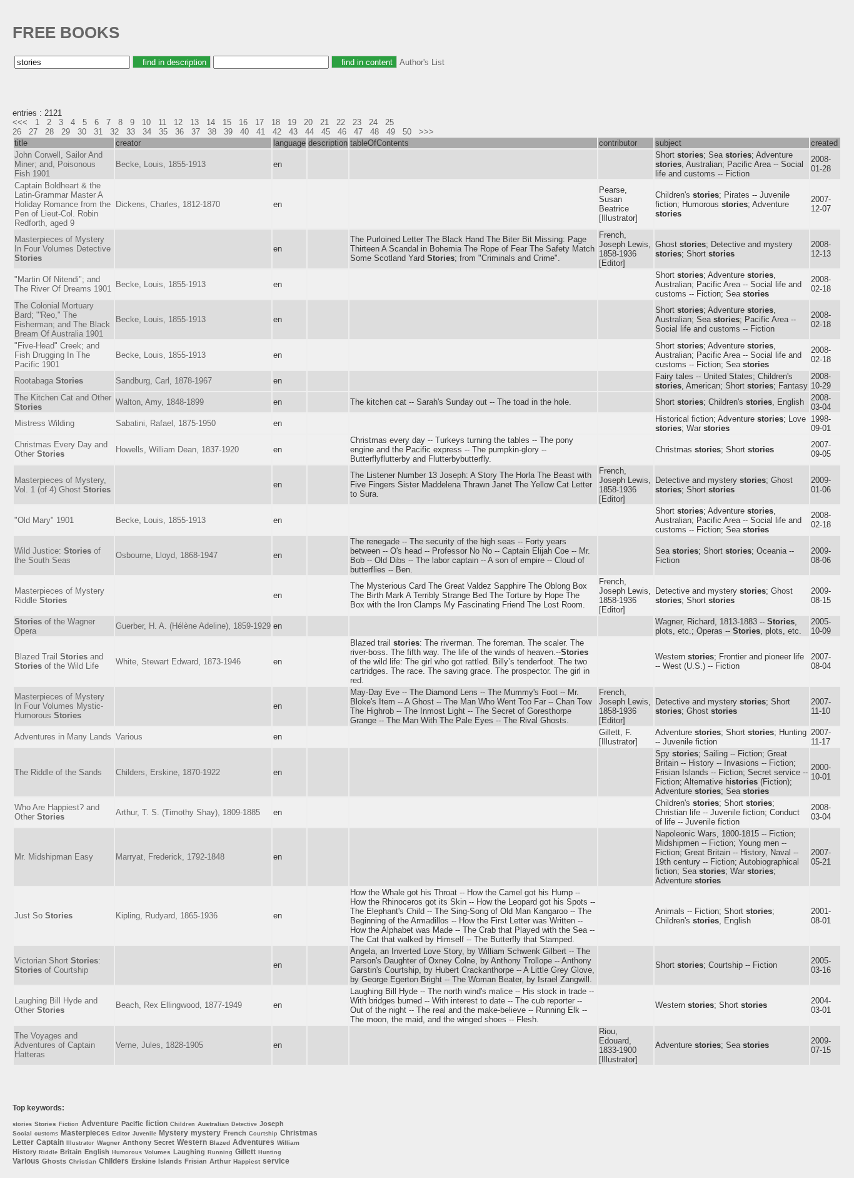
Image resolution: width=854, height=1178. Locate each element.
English (96, 1151)
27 (33, 131)
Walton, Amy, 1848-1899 (160, 402)
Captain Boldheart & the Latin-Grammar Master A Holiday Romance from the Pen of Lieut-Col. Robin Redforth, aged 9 (62, 204)
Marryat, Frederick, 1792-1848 (170, 856)
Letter (23, 1142)
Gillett (245, 1151)
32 (114, 131)
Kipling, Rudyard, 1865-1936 (167, 915)
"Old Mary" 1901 (44, 520)
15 (227, 122)
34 (147, 131)
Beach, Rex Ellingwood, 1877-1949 (179, 1005)
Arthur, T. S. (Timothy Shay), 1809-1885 (188, 812)
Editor (121, 1133)
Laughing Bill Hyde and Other (56, 1005)
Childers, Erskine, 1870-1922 (168, 772)
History (24, 1151)
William (288, 1142)
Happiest (246, 1161)
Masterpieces (85, 1133)
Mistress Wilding (44, 423)
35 (163, 131)
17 (259, 122)
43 (293, 131)
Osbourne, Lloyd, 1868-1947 (167, 555)
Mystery (173, 1133)
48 (374, 131)
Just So (43, 915)
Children (182, 1124)
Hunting (269, 1152)
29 (65, 131)
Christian (82, 1161)
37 (195, 131)
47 (358, 131)
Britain (71, 1151)
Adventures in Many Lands (62, 736)
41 (260, 131)
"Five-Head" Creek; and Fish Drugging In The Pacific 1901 (56, 355)
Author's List (422, 62)
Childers (114, 1161)
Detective (244, 1124)
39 (228, 131)
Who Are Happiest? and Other (56, 812)
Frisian (195, 1161)
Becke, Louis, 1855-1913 (161, 164)
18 (275, 122)
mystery (206, 1133)
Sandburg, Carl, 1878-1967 (164, 380)
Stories (45, 1123)
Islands (170, 1161)
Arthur (220, 1161)
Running (220, 1152)
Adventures (253, 1142)
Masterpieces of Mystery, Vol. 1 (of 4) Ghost (62, 484)
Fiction (69, 1124)
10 (146, 122)
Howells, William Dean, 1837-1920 (177, 449)
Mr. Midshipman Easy (53, 856)
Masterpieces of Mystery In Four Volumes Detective (62, 249)
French (234, 1133)
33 (130, 131)
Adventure (100, 1123)
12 (178, 122)
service (276, 1161)
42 (277, 131)
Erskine (143, 1161)
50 (407, 131)
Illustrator (80, 1143)
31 (98, 131)
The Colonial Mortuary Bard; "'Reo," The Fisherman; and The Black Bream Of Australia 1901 (62, 319)
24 (373, 122)
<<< (20, 122)
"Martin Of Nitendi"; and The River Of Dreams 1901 (62, 284)
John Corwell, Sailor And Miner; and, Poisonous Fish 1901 (58, 164)
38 (212, 131)
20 (308, 122)
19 (292, 122)
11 (162, 122)
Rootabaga (48, 380)
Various (129, 736)
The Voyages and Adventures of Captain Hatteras (54, 1045)
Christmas (299, 1133)
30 (82, 131)
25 (389, 122)
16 (243, 122)
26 (17, 131)
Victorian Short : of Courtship (57, 965)
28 (49, 131)
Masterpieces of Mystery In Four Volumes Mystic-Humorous (59, 706)
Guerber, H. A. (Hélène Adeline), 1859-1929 (193, 626)
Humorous (127, 1152)
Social (22, 1133)
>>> (426, 131)
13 (194, 122)
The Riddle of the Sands (58, 772)
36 (179, 131)
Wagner (108, 1142)
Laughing (189, 1151)
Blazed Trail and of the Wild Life (58, 661)
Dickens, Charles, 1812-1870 (168, 204)
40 (244, 131)
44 (309, 131)
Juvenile (144, 1133)
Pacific (132, 1123)
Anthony (137, 1142)
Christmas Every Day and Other (61, 449)
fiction (157, 1123)
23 (357, 122)
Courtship (263, 1133)
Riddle (48, 1152)
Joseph (271, 1123)
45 (325, 131)
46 (342, 131)
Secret (164, 1142)
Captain (50, 1142)
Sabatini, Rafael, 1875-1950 (166, 423)
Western (192, 1142)
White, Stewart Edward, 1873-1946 (178, 661)
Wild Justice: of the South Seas (57, 555)
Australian (213, 1123)
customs (46, 1133)
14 (210, 122)
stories (22, 1124)
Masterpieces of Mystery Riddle (59, 595)
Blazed (219, 1142)
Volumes (157, 1152)
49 (390, 131)
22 (340, 122)
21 (324, 122)
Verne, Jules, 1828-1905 (159, 1045)
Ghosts (54, 1161)
